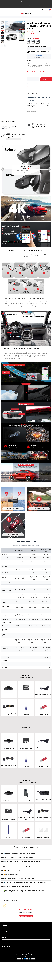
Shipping (47, 71)
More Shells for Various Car (35, 71)
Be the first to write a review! (26, 916)
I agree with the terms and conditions (37, 83)
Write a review (44, 31)
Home (2, 16)
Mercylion (11, 125)
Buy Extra (6, 372)
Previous (7, 31)
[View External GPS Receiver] (4, 127)
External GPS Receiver (14, 126)
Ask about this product (34, 74)
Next (23, 31)
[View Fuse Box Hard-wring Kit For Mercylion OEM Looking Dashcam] (3, 135)
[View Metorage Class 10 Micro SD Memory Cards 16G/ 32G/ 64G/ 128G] (29, 125)
